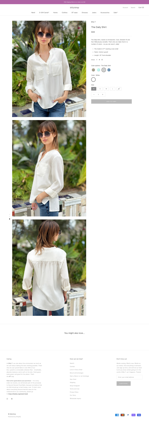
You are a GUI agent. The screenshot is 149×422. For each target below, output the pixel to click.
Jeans (94, 12)
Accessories (105, 12)
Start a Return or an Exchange (79, 376)
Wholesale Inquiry (75, 398)
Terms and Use (74, 389)
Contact (72, 366)
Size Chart (73, 379)
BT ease (75, 12)
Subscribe (124, 383)
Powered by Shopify (14, 416)
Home (55, 12)
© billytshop (12, 414)
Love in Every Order (76, 369)
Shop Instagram (75, 385)
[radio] (93, 70)
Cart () (141, 7)
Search (133, 7)
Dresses (85, 12)
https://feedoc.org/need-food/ (18, 394)
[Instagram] (7, 399)
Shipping (72, 382)
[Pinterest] (102, 59)
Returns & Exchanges (76, 373)
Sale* (116, 12)
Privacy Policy (74, 392)
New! (33, 12)
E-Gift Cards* (44, 12)
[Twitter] (99, 59)
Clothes (64, 12)
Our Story (73, 395)
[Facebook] (96, 59)
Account (125, 7)
